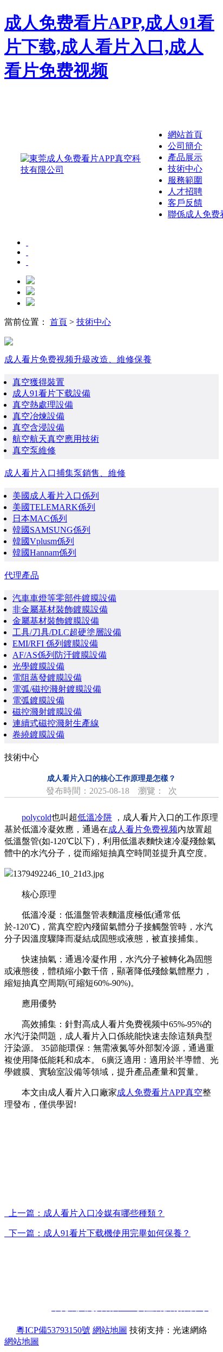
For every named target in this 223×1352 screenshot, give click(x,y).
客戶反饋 (185, 202)
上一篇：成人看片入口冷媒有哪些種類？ (84, 1213)
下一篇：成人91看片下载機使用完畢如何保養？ (97, 1233)
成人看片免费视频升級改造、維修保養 (78, 359)
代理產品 (21, 575)
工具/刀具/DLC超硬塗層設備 (66, 632)
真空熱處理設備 (42, 404)
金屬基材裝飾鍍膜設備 (55, 620)
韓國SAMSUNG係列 (51, 529)
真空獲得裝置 (38, 382)
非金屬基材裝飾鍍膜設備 (60, 609)
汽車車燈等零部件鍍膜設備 (64, 598)
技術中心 (185, 168)
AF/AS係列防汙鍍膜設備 (59, 654)
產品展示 (185, 157)
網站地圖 (110, 1330)
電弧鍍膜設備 (38, 700)
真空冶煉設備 (38, 416)
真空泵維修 (34, 450)
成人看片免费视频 (143, 829)
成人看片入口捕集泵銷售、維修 (65, 473)
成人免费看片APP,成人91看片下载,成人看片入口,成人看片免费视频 (109, 46)
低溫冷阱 (94, 817)
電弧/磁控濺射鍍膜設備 (56, 689)
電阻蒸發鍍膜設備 (47, 677)
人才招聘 (185, 191)
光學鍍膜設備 (38, 666)
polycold (36, 817)
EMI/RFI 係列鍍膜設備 (55, 643)
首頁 (58, 321)
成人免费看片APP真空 (159, 1092)
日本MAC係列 (39, 518)
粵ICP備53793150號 (53, 1330)
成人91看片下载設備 (51, 393)
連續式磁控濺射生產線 (55, 723)
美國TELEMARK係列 (53, 507)
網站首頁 (185, 134)
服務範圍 (185, 180)
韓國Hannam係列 (44, 552)
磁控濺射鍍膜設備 (47, 711)
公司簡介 (185, 146)
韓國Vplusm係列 (43, 541)
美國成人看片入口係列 (55, 495)
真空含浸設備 (38, 427)
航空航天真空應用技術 (55, 438)
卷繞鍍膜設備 (38, 734)
